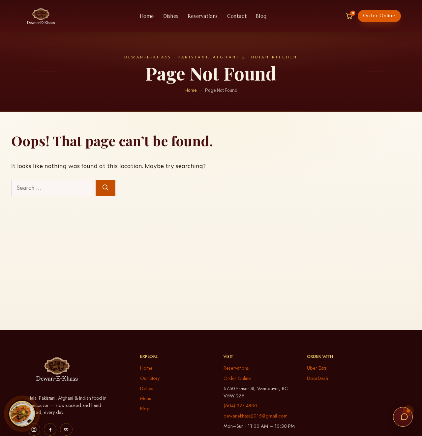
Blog (261, 16)
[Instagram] (34, 429)
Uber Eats (317, 368)
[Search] (105, 188)
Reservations (203, 16)
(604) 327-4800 (240, 405)
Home (147, 16)
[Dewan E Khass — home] (41, 16)
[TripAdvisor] (66, 429)
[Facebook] (50, 429)
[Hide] (33, 401)
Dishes (170, 16)
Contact (237, 16)
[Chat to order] (403, 417)
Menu (145, 398)
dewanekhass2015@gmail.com (255, 415)
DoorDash (317, 378)
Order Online (379, 15)
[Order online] (22, 412)
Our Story (150, 378)
